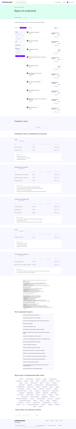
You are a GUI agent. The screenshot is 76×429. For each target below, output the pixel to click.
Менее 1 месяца (18, 49)
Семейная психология (36, 402)
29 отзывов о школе (22, 168)
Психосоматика (50, 398)
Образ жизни (22, 7)
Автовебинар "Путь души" (34, 90)
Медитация (55, 388)
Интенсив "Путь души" (33, 40)
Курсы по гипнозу (25, 17)
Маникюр (34, 388)
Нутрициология (45, 392)
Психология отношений (40, 398)
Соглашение (59, 425)
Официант (44, 394)
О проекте (47, 420)
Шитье (35, 406)
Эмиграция (40, 406)
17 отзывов (58, 67)
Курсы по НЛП (33, 17)
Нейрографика (22, 392)
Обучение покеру (53, 392)
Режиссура (35, 400)
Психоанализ (52, 396)
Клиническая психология (39, 384)
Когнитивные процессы (20, 386)
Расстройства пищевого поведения (25, 400)
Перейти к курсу (56, 174)
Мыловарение (37, 390)
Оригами (38, 394)
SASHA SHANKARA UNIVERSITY (19, 38)
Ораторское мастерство (29, 394)
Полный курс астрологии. (34, 32)
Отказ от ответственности (52, 425)
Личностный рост (21, 388)
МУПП (59, 66)
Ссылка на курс (56, 36)
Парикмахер (50, 394)
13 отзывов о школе (22, 200)
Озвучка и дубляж (20, 394)
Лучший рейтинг (23, 27)
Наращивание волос (46, 390)
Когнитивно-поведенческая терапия (51, 384)
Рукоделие (47, 400)
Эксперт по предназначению (34, 81)
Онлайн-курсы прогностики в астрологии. (37, 56)
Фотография (50, 404)
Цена (30, 27)
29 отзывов (58, 34)
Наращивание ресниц (55, 390)
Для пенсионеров (21, 384)
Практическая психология (35, 396)
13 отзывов (58, 43)
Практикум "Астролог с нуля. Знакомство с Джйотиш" (37, 99)
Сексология (28, 402)
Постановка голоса (25, 396)
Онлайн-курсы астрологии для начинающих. (35, 74)
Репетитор (41, 400)
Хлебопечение (57, 404)
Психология (32, 398)
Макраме (28, 388)
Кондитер (37, 386)
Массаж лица (49, 388)
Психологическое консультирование (21, 398)
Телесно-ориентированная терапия (33, 404)
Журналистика (30, 384)
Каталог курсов (17, 7)
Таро (23, 404)
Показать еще (38, 127)
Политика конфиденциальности (41, 425)
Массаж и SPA (41, 388)
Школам (57, 420)
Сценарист (18, 404)
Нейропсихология (30, 392)
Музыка (31, 390)
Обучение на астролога (33, 49)
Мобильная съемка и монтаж (22, 390)
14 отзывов (58, 84)
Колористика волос (30, 386)
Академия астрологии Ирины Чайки (20, 35)
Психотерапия (57, 398)
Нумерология (38, 392)
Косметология (45, 386)
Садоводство (54, 400)
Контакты (52, 420)
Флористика (43, 404)
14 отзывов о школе (22, 255)
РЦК (60, 420)
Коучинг (51, 386)
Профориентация (44, 396)
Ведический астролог (33, 107)
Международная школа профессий (19, 33)
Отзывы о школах (71, 2)
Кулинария (57, 386)
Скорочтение (55, 402)
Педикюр (57, 394)
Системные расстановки (46, 402)
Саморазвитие (21, 402)
